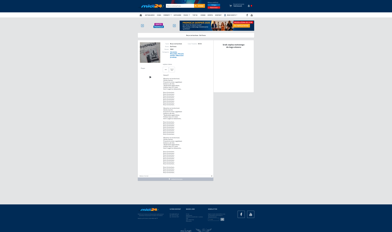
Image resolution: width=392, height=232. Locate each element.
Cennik (202, 15)
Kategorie (177, 15)
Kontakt (218, 15)
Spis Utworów (190, 219)
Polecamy (189, 221)
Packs (186, 15)
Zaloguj (213, 5)
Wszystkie (173, 54)
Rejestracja (214, 7)
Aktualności (150, 15)
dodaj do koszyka (176, 179)
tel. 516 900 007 (174, 216)
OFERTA (210, 15)
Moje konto (231, 15)
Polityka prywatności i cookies (194, 216)
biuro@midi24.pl (174, 214)
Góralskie (173, 52)
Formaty (166, 15)
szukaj (200, 6)
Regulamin (189, 215)
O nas (159, 15)
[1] (249, 6)
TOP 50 (195, 15)
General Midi (172, 69)
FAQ (187, 218)
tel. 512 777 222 (174, 215)
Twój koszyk (237, 6)
